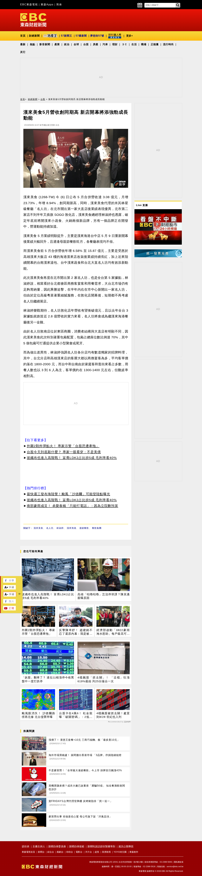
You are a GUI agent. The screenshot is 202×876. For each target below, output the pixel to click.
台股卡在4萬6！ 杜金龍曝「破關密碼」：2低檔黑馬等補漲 (75, 715)
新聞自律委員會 (57, 846)
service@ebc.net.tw (175, 866)
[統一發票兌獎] (158, 256)
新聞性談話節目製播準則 (101, 846)
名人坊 (49, 528)
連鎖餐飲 (84, 528)
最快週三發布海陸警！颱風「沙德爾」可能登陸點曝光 (68, 494)
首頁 (23, 35)
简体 (59, 4)
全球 (76, 44)
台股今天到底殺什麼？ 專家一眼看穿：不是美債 (64, 452)
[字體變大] (9, 588)
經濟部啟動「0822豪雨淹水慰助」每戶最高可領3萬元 (113, 632)
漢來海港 (71, 528)
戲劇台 (60, 852)
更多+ (129, 35)
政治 (66, 44)
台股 (86, 44)
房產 (95, 44)
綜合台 (50, 852)
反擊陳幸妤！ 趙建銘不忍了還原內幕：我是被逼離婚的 (75, 632)
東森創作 (133, 852)
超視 (97, 852)
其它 (23, 52)
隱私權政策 (178, 862)
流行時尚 (168, 44)
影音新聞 (44, 44)
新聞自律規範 (76, 846)
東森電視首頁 (28, 852)
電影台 (79, 852)
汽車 (105, 44)
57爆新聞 (81, 35)
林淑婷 (60, 528)
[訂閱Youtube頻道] (9, 609)
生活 (134, 44)
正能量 (155, 44)
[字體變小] (9, 596)
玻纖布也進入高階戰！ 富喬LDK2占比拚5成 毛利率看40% (72, 458)
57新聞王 (66, 35)
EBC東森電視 (29, 4)
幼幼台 (69, 852)
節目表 (25, 846)
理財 (115, 44)
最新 (23, 44)
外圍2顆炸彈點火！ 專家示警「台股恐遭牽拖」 (63, 446)
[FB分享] (9, 581)
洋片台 (88, 852)
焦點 (32, 44)
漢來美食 (38, 528)
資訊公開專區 (126, 846)
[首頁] (33, 19)
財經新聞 (34, 35)
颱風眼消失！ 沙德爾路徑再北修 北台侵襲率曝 (38, 715)
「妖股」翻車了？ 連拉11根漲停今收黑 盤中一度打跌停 (48, 679)
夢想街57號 (97, 35)
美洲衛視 (106, 852)
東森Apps (47, 4)
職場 (143, 44)
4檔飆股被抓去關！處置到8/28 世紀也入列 (113, 715)
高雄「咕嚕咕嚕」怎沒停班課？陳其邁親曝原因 (103, 596)
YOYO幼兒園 (120, 852)
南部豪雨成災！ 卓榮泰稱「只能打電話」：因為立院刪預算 (72, 506)
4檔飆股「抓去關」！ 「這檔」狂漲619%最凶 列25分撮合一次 (103, 679)
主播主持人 (39, 846)
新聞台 (41, 852)
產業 (57, 44)
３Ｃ (124, 44)
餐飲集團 (96, 528)
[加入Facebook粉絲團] (9, 602)
